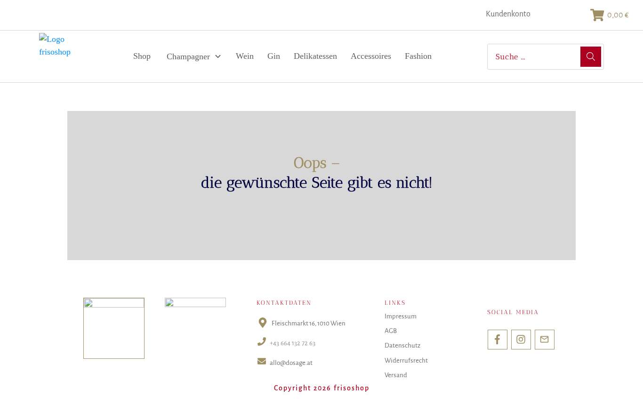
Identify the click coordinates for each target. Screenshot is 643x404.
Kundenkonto (508, 14)
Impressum (401, 316)
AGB (391, 330)
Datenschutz (402, 345)
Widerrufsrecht (406, 360)
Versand (396, 375)
